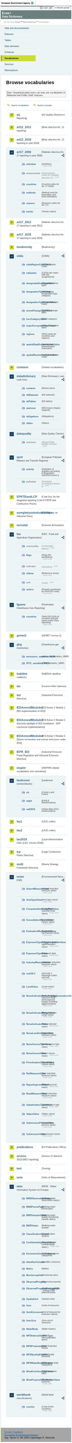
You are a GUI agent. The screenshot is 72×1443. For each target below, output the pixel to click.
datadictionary (26, 376)
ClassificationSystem (33, 1234)
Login (45, 8)
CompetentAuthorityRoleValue (33, 909)
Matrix (29, 1268)
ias (18, 686)
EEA (19, 3)
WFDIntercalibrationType (33, 1335)
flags (28, 555)
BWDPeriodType (33, 1207)
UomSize (31, 1320)
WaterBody (32, 1329)
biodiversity (24, 247)
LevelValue (32, 986)
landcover (23, 780)
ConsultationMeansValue (33, 920)
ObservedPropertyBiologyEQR (33, 1288)
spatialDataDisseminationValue (33, 344)
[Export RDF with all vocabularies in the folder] (63, 156)
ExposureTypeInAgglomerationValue (33, 942)
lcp (19, 851)
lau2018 (22, 839)
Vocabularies (12, 58)
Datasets (9, 34)
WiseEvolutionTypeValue (33, 1371)
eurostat (22, 525)
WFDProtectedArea (33, 1346)
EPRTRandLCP (27, 496)
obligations (32, 416)
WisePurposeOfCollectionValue (33, 1380)
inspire (21, 767)
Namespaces (11, 70)
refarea (30, 573)
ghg (19, 644)
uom (20, 1177)
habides (22, 673)
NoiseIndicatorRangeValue (33, 1013)
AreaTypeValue (33, 900)
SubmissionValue (33, 1134)
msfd (20, 864)
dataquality (24, 433)
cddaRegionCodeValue (33, 264)
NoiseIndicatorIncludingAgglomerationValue (33, 996)
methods (31, 192)
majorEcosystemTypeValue (33, 325)
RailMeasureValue (33, 1073)
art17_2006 (24, 152)
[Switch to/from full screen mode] (51, 8)
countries (31, 184)
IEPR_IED (23, 751)
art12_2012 (24, 127)
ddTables (31, 401)
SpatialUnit (32, 1299)
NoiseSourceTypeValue (33, 1044)
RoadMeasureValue (33, 1093)
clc (27, 792)
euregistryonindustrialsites (29, 512)
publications (25, 1147)
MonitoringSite (33, 1275)
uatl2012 (30, 809)
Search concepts (44, 105)
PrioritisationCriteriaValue (33, 1062)
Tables (8, 40)
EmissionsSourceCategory (33, 1253)
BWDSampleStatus (33, 1215)
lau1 (19, 821)
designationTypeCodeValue (33, 302)
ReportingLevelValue (33, 1084)
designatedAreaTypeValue (33, 283)
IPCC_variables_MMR (33, 663)
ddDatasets (32, 395)
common (22, 367)
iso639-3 (30, 973)
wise (20, 1186)
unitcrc (30, 589)
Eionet (18, 22)
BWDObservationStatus (33, 1198)
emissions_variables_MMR (33, 656)
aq (18, 114)
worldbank (24, 1394)
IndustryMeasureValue (33, 962)
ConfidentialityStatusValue (33, 1242)
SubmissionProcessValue (33, 1123)
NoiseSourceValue (33, 1053)
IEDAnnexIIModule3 (29, 720)
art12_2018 (24, 139)
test (19, 1168)
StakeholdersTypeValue (33, 1105)
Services (9, 64)
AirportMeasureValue (33, 888)
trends (29, 211)
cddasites (31, 273)
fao (19, 534)
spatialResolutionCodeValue (33, 355)
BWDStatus (32, 1225)
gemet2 (21, 635)
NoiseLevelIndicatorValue (33, 1033)
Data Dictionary (29, 22)
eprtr (20, 457)
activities (31, 164)
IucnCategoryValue (33, 319)
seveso (21, 1156)
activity (30, 469)
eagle (29, 800)
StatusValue (32, 1114)
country (30, 1406)
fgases (21, 604)
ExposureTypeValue (33, 953)
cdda (20, 255)
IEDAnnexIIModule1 (29, 707)
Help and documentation (17, 28)
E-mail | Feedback (14, 1432)
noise (20, 876)
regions (30, 334)
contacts (30, 388)
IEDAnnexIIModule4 (29, 735)
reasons (30, 203)
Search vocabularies (20, 105)
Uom (28, 1305)
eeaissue (31, 408)
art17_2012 (24, 222)
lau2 (19, 830)
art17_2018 (24, 234)
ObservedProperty (33, 1282)
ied (19, 695)
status (29, 423)
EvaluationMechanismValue (33, 931)
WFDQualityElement (33, 1354)
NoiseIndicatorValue (33, 1024)
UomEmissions (33, 1312)
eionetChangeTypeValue (33, 310)
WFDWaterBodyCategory (33, 1363)
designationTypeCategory (33, 291)
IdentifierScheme (33, 1262)
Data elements (12, 46)
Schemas (9, 52)
